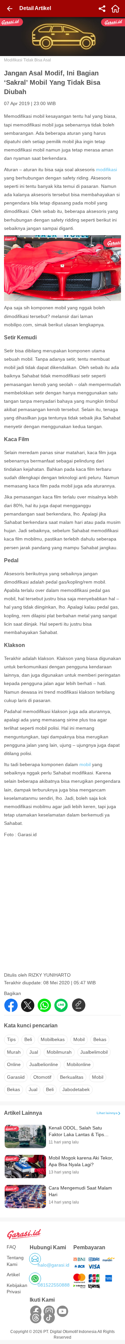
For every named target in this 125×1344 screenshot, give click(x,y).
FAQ (11, 1247)
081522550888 (54, 1285)
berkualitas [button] (71, 1077)
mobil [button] (79, 1039)
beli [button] (28, 1039)
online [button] (14, 1064)
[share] (102, 8)
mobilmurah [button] (59, 1052)
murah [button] (14, 1052)
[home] (115, 9)
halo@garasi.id (53, 1265)
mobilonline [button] (79, 1064)
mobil (85, 764)
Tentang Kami (15, 1261)
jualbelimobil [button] (94, 1052)
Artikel (13, 1274)
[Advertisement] (62, 907)
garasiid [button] (16, 1077)
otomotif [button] (42, 1077)
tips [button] (11, 1039)
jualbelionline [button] (43, 1064)
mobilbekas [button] (53, 1039)
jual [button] (33, 1052)
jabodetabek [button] (76, 1089)
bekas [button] (99, 1039)
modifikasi (106, 169)
